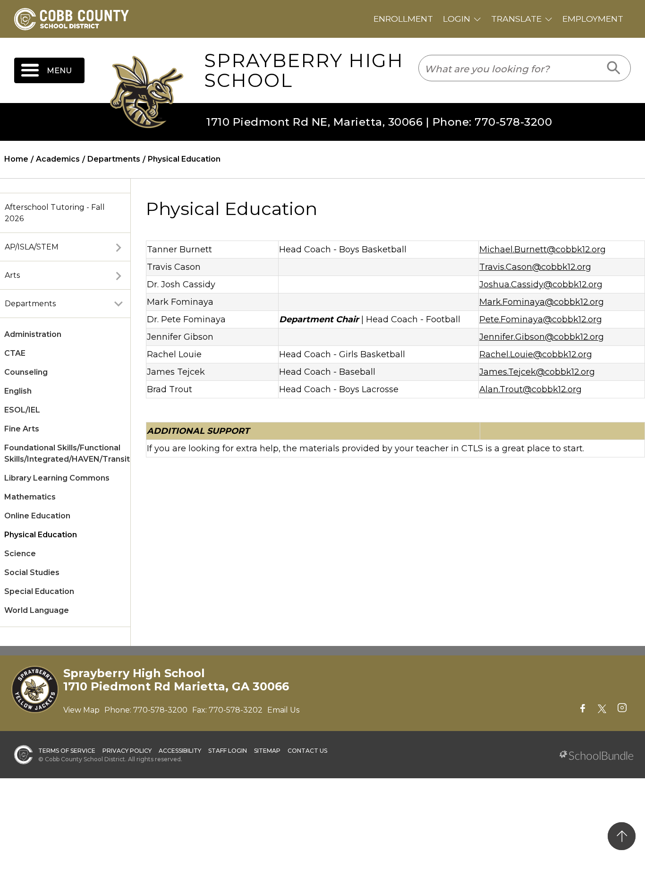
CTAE (14, 353)
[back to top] (622, 836)
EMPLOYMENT (592, 19)
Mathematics (30, 496)
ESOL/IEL (22, 409)
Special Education (39, 591)
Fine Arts (21, 428)
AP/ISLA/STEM (32, 246)
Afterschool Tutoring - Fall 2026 (55, 213)
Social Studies (31, 572)
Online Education (37, 515)
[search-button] (614, 68)
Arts (12, 275)
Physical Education (40, 534)
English (18, 391)
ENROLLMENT (403, 19)
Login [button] (456, 19)
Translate (516, 19)
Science (20, 553)
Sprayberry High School (304, 71)
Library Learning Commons (57, 477)
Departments (30, 303)
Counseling (26, 372)
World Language (36, 610)
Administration (32, 334)
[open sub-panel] (118, 247)
